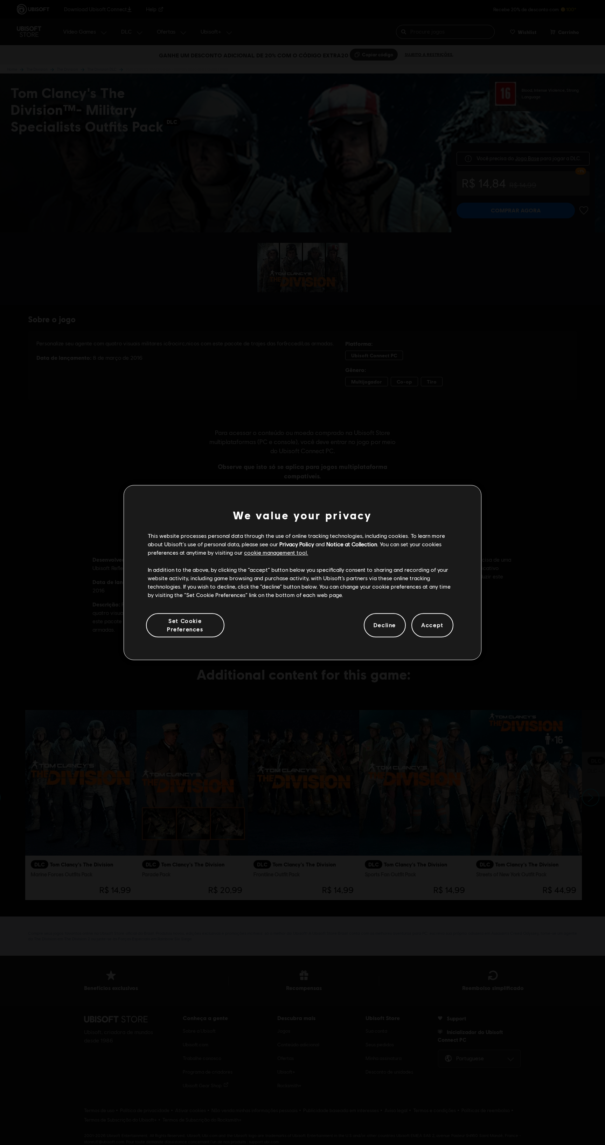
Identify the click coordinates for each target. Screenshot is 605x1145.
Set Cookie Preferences (185, 624)
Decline (385, 625)
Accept (432, 625)
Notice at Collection (351, 544)
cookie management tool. (276, 552)
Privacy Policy (296, 544)
